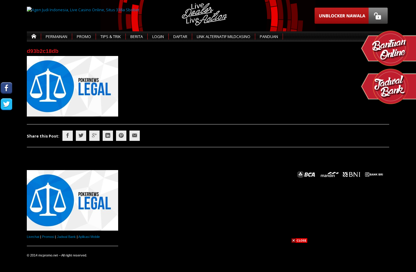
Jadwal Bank (66, 237)
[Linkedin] (108, 136)
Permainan (56, 36)
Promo (84, 36)
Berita (136, 36)
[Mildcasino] (6, 136)
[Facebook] (67, 136)
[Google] (94, 136)
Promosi (48, 237)
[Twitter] (81, 136)
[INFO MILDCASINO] (6, 153)
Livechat (33, 237)
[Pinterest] (121, 136)
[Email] (134, 136)
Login (158, 36)
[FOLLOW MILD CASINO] (6, 104)
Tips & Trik (110, 36)
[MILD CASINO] (6, 88)
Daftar (180, 36)
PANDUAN (269, 36)
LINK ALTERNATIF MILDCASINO (223, 36)
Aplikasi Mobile (89, 237)
